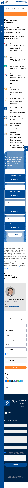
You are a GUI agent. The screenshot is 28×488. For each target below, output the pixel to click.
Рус (2, 25)
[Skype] (20, 381)
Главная (7, 8)
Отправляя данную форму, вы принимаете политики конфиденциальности (16, 354)
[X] (12, 381)
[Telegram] (22, 381)
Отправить (16, 367)
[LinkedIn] (14, 381)
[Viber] (16, 381)
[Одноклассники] (8, 381)
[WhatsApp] (18, 381)
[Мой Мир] (10, 381)
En (1, 29)
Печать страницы (13, 386)
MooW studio (16, 479)
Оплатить (15, 235)
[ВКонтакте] (6, 381)
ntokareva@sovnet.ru (14, 306)
